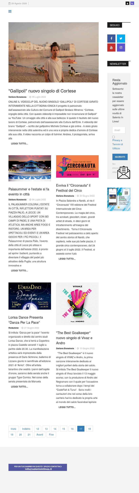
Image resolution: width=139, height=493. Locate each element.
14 (55, 428)
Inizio (13, 428)
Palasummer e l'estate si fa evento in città (28, 191)
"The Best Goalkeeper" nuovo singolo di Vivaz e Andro (74, 337)
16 (72, 428)
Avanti (39, 434)
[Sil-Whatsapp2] (119, 199)
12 (37, 428)
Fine (51, 434)
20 (20, 434)
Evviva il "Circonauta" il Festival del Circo (73, 188)
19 (12, 434)
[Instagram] (121, 47)
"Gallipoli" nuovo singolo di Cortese (42, 90)
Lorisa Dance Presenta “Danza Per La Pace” (25, 320)
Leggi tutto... (19, 143)
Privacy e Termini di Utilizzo (117, 144)
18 (89, 428)
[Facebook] (111, 38)
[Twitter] (121, 38)
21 (29, 434)
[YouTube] (111, 47)
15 (63, 428)
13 (46, 428)
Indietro (26, 428)
